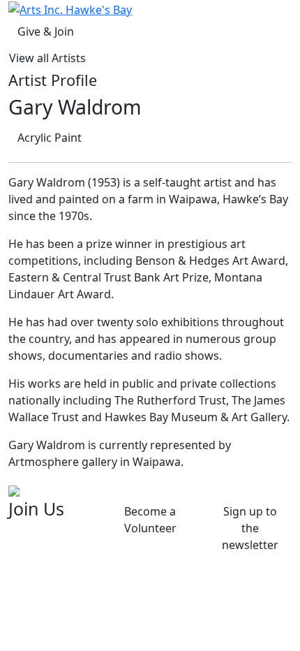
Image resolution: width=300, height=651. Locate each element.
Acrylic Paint (49, 137)
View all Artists (47, 58)
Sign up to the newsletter (250, 528)
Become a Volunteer (150, 520)
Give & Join (45, 31)
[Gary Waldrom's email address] (14, 489)
